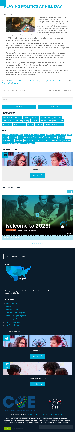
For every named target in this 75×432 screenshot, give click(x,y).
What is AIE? (10, 307)
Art (71, 81)
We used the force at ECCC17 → (60, 90)
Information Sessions (37, 378)
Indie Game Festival (56, 140)
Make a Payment (12, 304)
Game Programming (40, 81)
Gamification (19, 140)
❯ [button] (72, 191)
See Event (36, 175)
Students (15, 83)
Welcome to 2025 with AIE (13, 238)
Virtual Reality (30, 143)
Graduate (35, 121)
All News (22, 81)
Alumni (26, 117)
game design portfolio (50, 137)
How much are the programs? (16, 313)
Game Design (7, 121)
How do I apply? (11, 319)
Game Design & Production (26, 137)
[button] (3, 3)
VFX (60, 81)
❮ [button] (68, 191)
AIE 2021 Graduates (30, 134)
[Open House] (37, 159)
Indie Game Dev (45, 140)
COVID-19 (35, 117)
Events (54, 107)
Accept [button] (8, 428)
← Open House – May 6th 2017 (15, 90)
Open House (37, 170)
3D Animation (13, 81)
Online (60, 121)
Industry (43, 121)
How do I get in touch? (13, 322)
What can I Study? (12, 310)
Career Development (51, 134)
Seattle (49, 81)
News (19, 107)
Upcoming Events (51, 124)
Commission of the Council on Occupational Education (45, 414)
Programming (6, 83)
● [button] (33, 243)
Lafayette (52, 121)
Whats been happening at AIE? (16, 316)
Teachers (39, 124)
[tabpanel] (37, 218)
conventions (62, 134)
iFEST (37, 140)
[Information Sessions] (37, 368)
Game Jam (61, 137)
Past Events (7, 124)
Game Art (28, 81)
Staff (23, 124)
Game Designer (39, 137)
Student (55, 81)
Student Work (17, 143)
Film (49, 117)
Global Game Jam (29, 140)
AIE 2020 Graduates (17, 134)
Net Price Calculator (13, 325)
